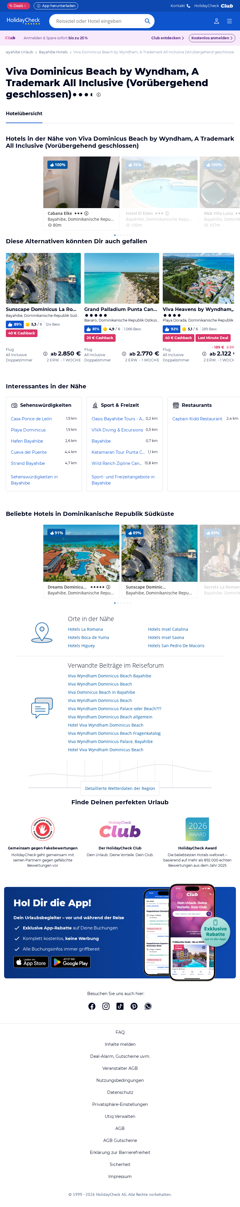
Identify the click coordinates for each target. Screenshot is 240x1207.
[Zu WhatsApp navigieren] (148, 1006)
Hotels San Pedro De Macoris (176, 645)
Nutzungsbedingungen (120, 1080)
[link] (216, 21)
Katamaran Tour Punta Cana (119, 452)
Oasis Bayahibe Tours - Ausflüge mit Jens (118, 418)
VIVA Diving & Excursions (117, 430)
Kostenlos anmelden (210, 38)
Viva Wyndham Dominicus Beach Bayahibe (109, 676)
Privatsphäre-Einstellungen (120, 1104)
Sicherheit (120, 1164)
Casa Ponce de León (31, 418)
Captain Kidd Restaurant (197, 418)
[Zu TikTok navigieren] (120, 1006)
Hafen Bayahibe (27, 441)
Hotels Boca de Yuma (88, 637)
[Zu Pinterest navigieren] (134, 1006)
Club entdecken (166, 38)
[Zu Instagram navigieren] (106, 1006)
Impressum (120, 1176)
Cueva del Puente (29, 452)
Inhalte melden (120, 1044)
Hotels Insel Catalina (168, 629)
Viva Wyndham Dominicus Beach (100, 684)
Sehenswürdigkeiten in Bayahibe (34, 480)
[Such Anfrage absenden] (147, 21)
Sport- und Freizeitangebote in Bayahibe (123, 480)
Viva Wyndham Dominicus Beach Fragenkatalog (114, 733)
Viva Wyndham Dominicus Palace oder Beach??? (114, 708)
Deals (16, 6)
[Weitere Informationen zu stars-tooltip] (98, 94)
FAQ (120, 1032)
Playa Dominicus (28, 430)
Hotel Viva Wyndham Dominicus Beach (105, 725)
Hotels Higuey (81, 645)
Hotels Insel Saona (166, 637)
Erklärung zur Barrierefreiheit (120, 1152)
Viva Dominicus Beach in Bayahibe (101, 692)
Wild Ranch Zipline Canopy (117, 463)
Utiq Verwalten (120, 1116)
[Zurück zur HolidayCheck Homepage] (23, 21)
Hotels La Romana (85, 629)
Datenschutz (120, 1092)
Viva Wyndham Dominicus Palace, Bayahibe (110, 741)
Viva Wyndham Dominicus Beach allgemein (110, 717)
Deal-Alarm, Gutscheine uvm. (120, 1056)
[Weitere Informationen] (45, 353)
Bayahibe (101, 441)
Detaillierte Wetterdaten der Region (120, 788)
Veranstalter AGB (120, 1068)
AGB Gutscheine (120, 1140)
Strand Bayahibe (28, 463)
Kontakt (178, 6)
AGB (120, 1128)
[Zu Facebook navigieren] (92, 1006)
